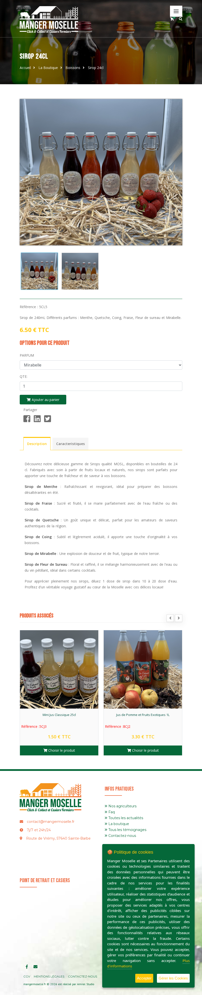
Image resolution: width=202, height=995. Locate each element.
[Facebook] (26, 419)
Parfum (27, 355)
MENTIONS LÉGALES (49, 976)
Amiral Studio (85, 984)
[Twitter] (47, 419)
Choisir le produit (61, 750)
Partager (30, 409)
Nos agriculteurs (121, 806)
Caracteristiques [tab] (70, 443)
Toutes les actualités (125, 818)
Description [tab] (37, 443)
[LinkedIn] (37, 419)
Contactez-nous (121, 835)
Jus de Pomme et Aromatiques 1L (142, 715)
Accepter (144, 978)
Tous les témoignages (126, 830)
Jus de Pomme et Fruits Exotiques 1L (59, 715)
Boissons (73, 67)
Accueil (25, 67)
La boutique (118, 824)
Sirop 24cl (95, 67)
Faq (111, 812)
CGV (26, 976)
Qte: (23, 376)
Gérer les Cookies (173, 978)
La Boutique (48, 67)
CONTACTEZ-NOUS (82, 976)
